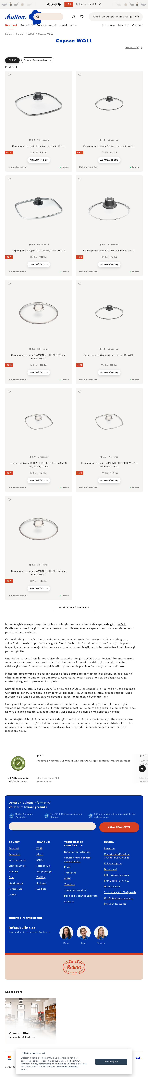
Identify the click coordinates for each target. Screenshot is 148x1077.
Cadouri (137, 25)
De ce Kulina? (112, 886)
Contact (69, 901)
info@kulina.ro (22, 928)
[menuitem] (11, 26)
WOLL (122, 624)
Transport (70, 873)
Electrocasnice (17, 866)
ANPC (67, 878)
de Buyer (41, 883)
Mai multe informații (67, 1066)
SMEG (39, 860)
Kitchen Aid (43, 866)
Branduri (14, 848)
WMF (39, 848)
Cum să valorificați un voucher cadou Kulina (117, 856)
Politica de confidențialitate (81, 896)
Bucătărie (14, 854)
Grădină (13, 871)
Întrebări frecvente (115, 904)
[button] (74, 60)
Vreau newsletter (119, 827)
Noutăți (123, 25)
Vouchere (69, 884)
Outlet (12, 895)
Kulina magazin (113, 863)
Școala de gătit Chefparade (120, 892)
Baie (11, 877)
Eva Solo (41, 889)
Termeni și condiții (75, 890)
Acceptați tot (111, 1061)
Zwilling (40, 877)
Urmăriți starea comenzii (118, 898)
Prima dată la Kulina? (116, 881)
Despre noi (110, 869)
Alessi (39, 854)
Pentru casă (16, 889)
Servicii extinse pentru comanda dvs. (77, 859)
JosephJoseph (44, 871)
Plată (67, 867)
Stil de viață (16, 883)
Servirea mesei (17, 860)
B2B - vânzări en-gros (116, 875)
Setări (24, 1069)
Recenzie (109, 848)
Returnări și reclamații (77, 852)
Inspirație (108, 25)
